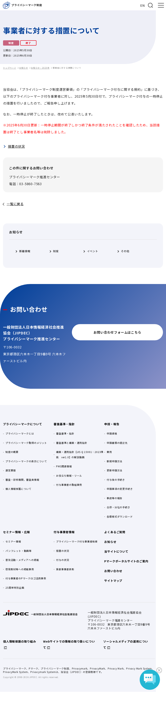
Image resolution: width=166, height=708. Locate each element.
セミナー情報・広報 (16, 532)
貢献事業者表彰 (65, 569)
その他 (125, 251)
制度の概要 (11, 452)
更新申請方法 (114, 470)
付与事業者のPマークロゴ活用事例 (25, 578)
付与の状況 (62, 560)
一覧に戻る (15, 203)
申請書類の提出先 (117, 442)
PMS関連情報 (64, 466)
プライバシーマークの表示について (26, 461)
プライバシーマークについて (22, 424)
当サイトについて (116, 551)
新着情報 (24, 251)
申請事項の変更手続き (120, 488)
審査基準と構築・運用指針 (71, 442)
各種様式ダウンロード (120, 516)
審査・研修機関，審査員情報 (22, 479)
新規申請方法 (114, 461)
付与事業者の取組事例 (69, 484)
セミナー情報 (13, 541)
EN (142, 5)
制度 (56, 251)
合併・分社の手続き (118, 507)
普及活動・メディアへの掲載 (22, 560)
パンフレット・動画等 (18, 550)
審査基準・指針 (64, 424)
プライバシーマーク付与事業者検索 (77, 541)
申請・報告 (111, 424)
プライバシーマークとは (19, 433)
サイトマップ (113, 581)
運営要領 (10, 470)
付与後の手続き (116, 479)
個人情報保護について (18, 488)
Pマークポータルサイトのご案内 (126, 561)
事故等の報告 (114, 498)
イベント (92, 251)
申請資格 (112, 433)
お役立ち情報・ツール (69, 475)
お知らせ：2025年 (40, 67)
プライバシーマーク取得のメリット (26, 442)
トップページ (9, 67)
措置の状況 (16, 146)
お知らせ (23, 67)
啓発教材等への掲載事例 (19, 569)
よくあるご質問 (114, 532)
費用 (109, 452)
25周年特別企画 (14, 587)
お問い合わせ (113, 571)
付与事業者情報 (64, 532)
